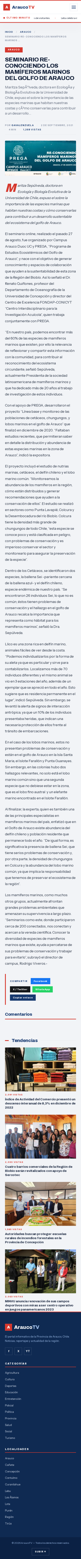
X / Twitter (20, 989)
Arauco (14, 49)
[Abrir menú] (74, 7)
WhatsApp (42, 989)
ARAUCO (25, 31)
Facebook (40, 981)
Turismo (10, 1438)
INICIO (9, 31)
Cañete (9, 1464)
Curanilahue (12, 1484)
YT (28, 1351)
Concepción (12, 1471)
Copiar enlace (23, 997)
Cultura (10, 1379)
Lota (7, 1504)
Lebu (8, 1491)
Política (9, 1411)
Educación (11, 1392)
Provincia (10, 1418)
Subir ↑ (40, 1551)
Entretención (13, 1398)
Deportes (10, 1385)
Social (8, 1431)
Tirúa (8, 1523)
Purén (8, 1510)
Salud (8, 1425)
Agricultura (12, 1372)
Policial (9, 1405)
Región (9, 1516)
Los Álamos (11, 1497)
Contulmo (11, 1477)
